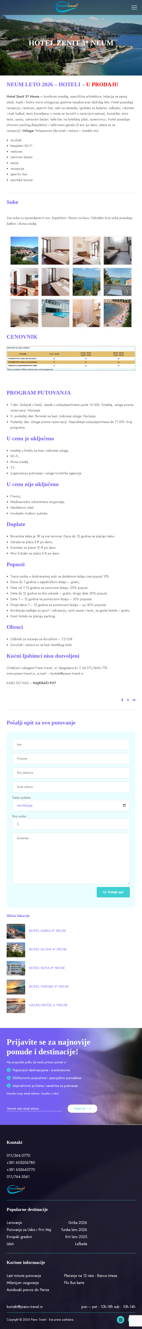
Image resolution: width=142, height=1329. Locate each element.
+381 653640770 (21, 1169)
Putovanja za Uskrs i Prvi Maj (29, 1229)
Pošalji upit (115, 892)
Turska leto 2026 (74, 1229)
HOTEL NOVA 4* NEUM (47, 968)
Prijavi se (79, 1108)
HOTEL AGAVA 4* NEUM (47, 949)
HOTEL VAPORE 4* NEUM (48, 986)
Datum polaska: (21, 798)
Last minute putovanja (24, 1275)
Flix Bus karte (74, 1282)
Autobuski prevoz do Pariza (28, 1290)
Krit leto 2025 (76, 1237)
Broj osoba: (19, 816)
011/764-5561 (18, 1176)
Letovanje (14, 1222)
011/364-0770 (18, 1155)
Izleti (10, 1244)
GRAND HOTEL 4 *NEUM (48, 1005)
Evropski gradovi (19, 1237)
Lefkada (81, 1244)
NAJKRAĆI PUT (44, 683)
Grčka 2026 (77, 1222)
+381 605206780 (21, 1162)
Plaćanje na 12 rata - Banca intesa (90, 1275)
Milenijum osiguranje (23, 1282)
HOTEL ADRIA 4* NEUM (47, 931)
